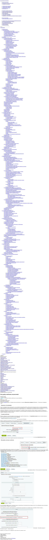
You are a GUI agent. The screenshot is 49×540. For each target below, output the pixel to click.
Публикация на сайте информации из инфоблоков (12, 187)
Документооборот (7, 285)
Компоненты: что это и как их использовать (9, 149)
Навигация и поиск (9, 79)
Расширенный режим (3, 385)
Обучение (5, 303)
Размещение (10, 226)
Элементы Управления (4, 361)
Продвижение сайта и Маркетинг (7, 3)
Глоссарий (2, 359)
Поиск (7, 133)
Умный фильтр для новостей (9, 221)
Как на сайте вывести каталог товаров (12, 321)
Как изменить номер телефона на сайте (10, 213)
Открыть (2, 355)
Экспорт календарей (9, 297)
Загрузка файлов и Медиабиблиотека (10, 247)
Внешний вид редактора (8, 139)
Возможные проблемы (8, 208)
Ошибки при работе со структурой (10, 242)
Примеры (7, 193)
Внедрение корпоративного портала (8, 21)
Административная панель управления (12, 67)
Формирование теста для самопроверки (12, 308)
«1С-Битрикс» (13, 538)
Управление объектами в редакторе (10, 146)
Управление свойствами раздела (11, 95)
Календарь (6, 293)
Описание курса (5, 29)
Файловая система (9, 41)
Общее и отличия (9, 90)
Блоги (7, 257)
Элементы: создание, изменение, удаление (13, 172)
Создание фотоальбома (12, 336)
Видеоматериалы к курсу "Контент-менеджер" (11, 31)
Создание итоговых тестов (10, 309)
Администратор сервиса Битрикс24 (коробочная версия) (11, 20)
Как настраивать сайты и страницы (12, 322)
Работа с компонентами (8, 151)
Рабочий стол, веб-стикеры (8, 253)
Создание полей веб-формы (12, 271)
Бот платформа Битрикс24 (6, 22)
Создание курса (8, 305)
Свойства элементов (9, 164)
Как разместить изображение (11, 145)
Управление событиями (10, 296)
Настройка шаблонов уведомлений (12, 273)
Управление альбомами (12, 339)
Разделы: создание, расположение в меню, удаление (14, 171)
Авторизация (2, 27)
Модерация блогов (9, 260)
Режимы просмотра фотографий (13, 338)
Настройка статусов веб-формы (13, 270)
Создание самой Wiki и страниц (11, 348)
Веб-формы (6, 264)
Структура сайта (7, 245)
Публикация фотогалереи (12, 341)
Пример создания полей (10, 327)
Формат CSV (8, 178)
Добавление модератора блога (11, 262)
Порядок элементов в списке (12, 76)
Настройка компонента (12, 230)
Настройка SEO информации (11, 174)
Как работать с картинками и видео (10, 144)
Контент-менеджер (5, 2)
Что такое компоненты (8, 150)
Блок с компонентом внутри (10, 320)
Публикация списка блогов (10, 259)
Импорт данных (10, 183)
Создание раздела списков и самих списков (13, 325)
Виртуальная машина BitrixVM (7, 18)
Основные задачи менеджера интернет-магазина (12, 239)
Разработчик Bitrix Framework (7, 10)
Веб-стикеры (6, 236)
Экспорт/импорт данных (8, 177)
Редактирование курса (9, 306)
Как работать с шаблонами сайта (9, 211)
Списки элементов (11, 71)
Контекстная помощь (9, 84)
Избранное (8, 83)
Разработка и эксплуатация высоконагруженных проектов (11, 15)
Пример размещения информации (11, 91)
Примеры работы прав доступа (11, 100)
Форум (1, 380)
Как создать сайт (9, 316)
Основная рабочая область (10, 70)
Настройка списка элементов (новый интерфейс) (16, 77)
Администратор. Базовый (6, 6)
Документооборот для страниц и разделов (13, 287)
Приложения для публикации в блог (10, 238)
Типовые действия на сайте (8, 33)
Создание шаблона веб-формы (11, 275)
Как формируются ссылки (8, 102)
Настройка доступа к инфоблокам (11, 165)
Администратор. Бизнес (6, 7)
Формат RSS (8, 184)
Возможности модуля (9, 286)
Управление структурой (6, 112)
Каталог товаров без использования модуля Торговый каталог (14, 234)
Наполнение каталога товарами (9, 219)
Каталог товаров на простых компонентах (15, 194)
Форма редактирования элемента (11, 78)
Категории (8, 350)
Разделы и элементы (7, 170)
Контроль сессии (9, 108)
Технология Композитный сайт (7, 11)
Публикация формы (13, 283)
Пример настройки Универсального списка (13, 326)
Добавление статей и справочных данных (13, 250)
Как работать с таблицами (10, 141)
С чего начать (6, 244)
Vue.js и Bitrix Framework (6, 14)
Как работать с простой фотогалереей (12, 335)
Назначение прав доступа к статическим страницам (14, 98)
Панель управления (9, 61)
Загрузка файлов (7, 109)
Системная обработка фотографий (11, 167)
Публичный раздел (9, 60)
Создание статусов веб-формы (15, 282)
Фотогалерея (6, 333)
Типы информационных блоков (9, 159)
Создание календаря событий (9, 222)
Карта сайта (8, 126)
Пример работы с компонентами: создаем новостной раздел (14, 153)
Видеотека (8, 227)
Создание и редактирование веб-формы (14, 268)
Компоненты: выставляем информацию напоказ (14, 188)
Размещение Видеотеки (12, 228)
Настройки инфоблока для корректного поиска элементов (15, 189)
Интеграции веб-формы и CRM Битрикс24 (15, 272)
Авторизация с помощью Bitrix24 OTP (12, 55)
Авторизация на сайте (6, 49)
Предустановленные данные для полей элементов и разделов (16, 166)
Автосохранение (9, 106)
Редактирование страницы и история (12, 349)
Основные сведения (9, 237)
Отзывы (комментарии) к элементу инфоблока (15, 205)
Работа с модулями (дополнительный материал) (10, 254)
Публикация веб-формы (10, 276)
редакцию (5, 402)
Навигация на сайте (7, 119)
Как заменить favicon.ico (8, 212)
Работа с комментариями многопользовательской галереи (17, 342)
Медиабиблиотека (7, 128)
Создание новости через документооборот (15, 291)
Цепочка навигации (9, 127)
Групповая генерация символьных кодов (12, 202)
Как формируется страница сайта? (11, 45)
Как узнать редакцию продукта (9, 34)
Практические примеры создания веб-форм (13, 277)
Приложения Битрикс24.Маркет (7, 23)
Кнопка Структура (7, 114)
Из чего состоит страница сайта (9, 92)
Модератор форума (9, 332)
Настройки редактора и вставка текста (12, 143)
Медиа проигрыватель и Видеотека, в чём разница (14, 224)
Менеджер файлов (7, 115)
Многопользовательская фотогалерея (12, 340)
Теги (7, 351)
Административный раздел (10, 65)
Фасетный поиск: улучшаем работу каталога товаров (14, 201)
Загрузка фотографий (11, 337)
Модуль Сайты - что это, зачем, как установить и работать (15, 317)
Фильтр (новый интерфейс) (12, 73)
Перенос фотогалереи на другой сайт (12, 343)
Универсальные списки (8, 324)
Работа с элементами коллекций (11, 132)
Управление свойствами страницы (11, 94)
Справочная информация (8, 35)
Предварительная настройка (10, 129)
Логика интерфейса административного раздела (14, 66)
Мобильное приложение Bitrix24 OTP (12, 54)
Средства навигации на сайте (11, 120)
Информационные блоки (6, 156)
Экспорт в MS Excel (9, 85)
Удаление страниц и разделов (11, 118)
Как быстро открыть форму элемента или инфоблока (14, 200)
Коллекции (8, 130)
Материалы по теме (11, 206)
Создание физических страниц (11, 46)
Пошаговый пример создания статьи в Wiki (13, 352)
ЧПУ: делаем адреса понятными (11, 190)
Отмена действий (9, 107)
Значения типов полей (9, 328)
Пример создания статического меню (14, 124)
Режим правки (8, 62)
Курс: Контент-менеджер (4, 0)
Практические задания (8, 87)
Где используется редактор (8, 138)
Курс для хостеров (5, 17)
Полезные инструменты (8, 199)
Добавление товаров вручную (11, 220)
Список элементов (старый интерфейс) (14, 74)
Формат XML (8, 181)
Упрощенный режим (9, 266)
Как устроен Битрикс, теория (7, 37)
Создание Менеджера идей (10, 301)
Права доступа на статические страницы (11, 246)
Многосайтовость (5, 13)
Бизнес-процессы (5, 24)
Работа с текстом (7, 248)
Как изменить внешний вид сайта (7, 210)
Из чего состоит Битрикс (8, 39)
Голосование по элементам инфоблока (14, 204)
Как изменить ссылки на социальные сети (11, 215)
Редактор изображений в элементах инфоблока (14, 173)
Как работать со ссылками (10, 142)
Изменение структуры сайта (8, 116)
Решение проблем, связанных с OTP (12, 57)
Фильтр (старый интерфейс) (12, 72)
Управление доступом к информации (10, 96)
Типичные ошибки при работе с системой (9, 240)
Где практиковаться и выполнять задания (11, 32)
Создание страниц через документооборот (15, 289)
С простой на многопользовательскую (12, 344)
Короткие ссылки (7, 104)
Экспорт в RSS (10, 185)
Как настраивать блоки (10, 318)
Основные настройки (9, 162)
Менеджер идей (6, 299)
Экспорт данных (10, 179)
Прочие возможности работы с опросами (13, 313)
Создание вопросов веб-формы (13, 269)
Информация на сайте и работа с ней (6, 362)
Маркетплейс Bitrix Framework (7, 12)
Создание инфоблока (11, 229)
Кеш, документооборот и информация (10, 101)
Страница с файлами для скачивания (10, 235)
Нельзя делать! (6, 243)
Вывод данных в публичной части (11, 251)
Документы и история (11, 288)
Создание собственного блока (11, 319)
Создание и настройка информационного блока (12, 160)
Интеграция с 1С (5, 8)
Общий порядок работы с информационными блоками (13, 158)
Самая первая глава (3, 358)
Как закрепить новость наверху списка (14, 197)
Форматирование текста (10, 140)
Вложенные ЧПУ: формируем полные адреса (13, 191)
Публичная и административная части (12, 40)
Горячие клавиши (9, 63)
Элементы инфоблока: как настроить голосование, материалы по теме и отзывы (19, 203)
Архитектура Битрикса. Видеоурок (10, 38)
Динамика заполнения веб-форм (11, 274)
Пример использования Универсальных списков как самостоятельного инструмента (20, 329)
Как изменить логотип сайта (9, 214)
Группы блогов (8, 256)
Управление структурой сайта (9, 113)
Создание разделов (9, 117)
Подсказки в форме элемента (11, 175)
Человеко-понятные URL (8, 103)
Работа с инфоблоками (10, 47)
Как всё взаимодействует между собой (10, 44)
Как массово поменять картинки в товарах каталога (16, 195)
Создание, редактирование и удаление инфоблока (14, 161)
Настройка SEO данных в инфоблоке (12, 163)
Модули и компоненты (10, 42)
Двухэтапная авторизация (8, 51)
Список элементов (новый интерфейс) (14, 75)
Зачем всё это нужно (9, 43)
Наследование (10, 123)
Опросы (5, 311)
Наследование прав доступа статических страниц (14, 99)
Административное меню (10, 68)
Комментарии (8, 258)
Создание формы (13, 280)
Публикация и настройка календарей (12, 295)
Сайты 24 (5, 315)
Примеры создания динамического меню (14, 125)
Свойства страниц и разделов (9, 93)
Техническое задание (13, 279)
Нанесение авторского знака (10, 168)
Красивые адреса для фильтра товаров (12, 192)
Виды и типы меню (11, 122)
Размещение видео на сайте (8, 223)
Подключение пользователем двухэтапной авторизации (15, 53)
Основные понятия (9, 265)
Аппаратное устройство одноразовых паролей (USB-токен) (16, 56)
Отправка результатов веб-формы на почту (7, 386)
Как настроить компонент (10, 152)
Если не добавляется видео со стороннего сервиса (14, 233)
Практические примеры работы (7, 218)
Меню (7, 121)
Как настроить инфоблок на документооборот (15, 290)
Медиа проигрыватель (9, 225)
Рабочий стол (8, 80)
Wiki (5, 346)
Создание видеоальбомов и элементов (14, 231)
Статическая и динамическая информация (11, 88)
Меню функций (8, 69)
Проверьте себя (6, 48)
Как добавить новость (11, 196)
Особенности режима (11, 267)
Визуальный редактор (5, 136)
